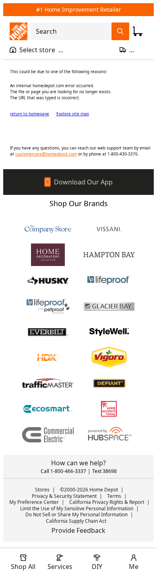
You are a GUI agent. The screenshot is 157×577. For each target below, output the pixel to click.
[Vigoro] (109, 357)
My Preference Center (34, 502)
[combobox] (73, 31)
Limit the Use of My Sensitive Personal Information (76, 508)
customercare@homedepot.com (46, 154)
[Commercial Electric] (48, 435)
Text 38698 (104, 471)
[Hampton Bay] (109, 254)
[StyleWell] (109, 332)
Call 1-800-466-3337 (63, 471)
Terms (114, 496)
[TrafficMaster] (48, 383)
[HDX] (48, 357)
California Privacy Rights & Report (106, 502)
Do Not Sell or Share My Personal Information (76, 514)
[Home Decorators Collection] (48, 254)
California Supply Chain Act (76, 521)
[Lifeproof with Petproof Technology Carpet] (48, 306)
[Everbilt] (48, 332)
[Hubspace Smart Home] (109, 435)
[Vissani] (109, 229)
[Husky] (48, 280)
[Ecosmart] (48, 409)
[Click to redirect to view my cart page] (138, 31)
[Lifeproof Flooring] (109, 280)
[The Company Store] (48, 229)
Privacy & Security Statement (64, 496)
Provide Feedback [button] (78, 530)
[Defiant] (109, 383)
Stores (42, 489)
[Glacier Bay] (109, 306)
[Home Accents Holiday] (109, 409)
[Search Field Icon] (120, 31)
